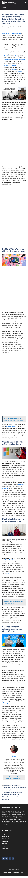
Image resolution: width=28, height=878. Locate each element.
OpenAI (13, 69)
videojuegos (21, 59)
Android (4, 843)
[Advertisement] (14, 137)
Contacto (22, 872)
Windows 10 (5, 838)
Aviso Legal (16, 872)
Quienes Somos (7, 872)
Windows (7, 56)
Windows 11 (5, 836)
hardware (21, 484)
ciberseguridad (7, 703)
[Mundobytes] (9, 2)
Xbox (16, 56)
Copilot (20, 71)
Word (7, 573)
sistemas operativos (10, 59)
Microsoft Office (11, 426)
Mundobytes (6, 33)
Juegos (4, 834)
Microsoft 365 (8, 560)
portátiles (5, 488)
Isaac (8, 29)
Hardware (5, 841)
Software (4, 846)
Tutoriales (5, 848)
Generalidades (16, 33)
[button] (26, 2)
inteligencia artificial (10, 65)
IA (14, 571)
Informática (18, 785)
